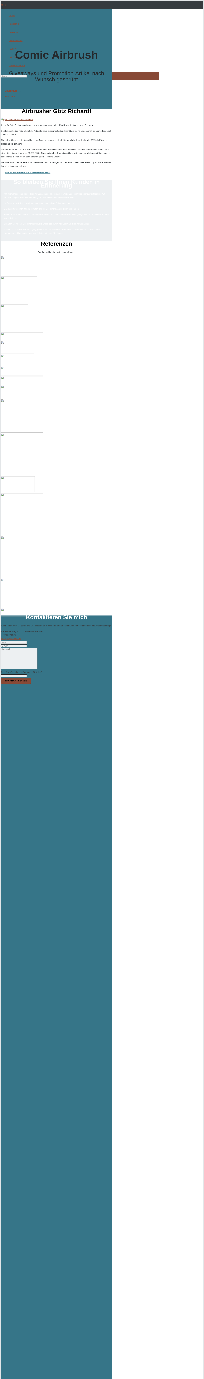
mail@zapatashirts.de (11, 638)
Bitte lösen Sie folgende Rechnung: (21, 672)
